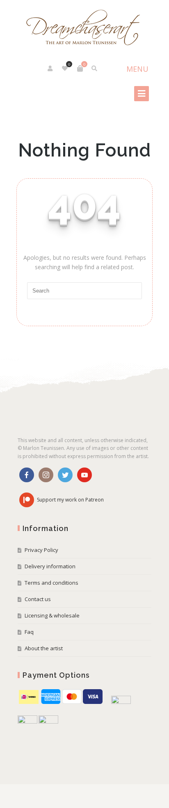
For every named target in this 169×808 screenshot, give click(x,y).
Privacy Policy (41, 550)
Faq (29, 632)
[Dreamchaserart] (84, 28)
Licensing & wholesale (52, 615)
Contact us (38, 599)
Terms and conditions (51, 582)
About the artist (44, 648)
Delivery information (50, 566)
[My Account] (51, 68)
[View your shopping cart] (80, 68)
